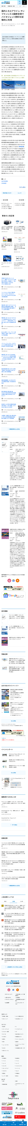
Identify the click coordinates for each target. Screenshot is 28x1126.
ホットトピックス (19, 1065)
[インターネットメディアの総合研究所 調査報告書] (19, 1109)
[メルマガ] (9, 580)
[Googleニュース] (13, 580)
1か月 (21, 901)
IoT (16, 1031)
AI (20, 6)
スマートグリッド (5, 1029)
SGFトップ (3, 972)
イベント (4, 1060)
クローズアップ (5, 1068)
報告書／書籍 (5, 1016)
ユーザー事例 (5, 1075)
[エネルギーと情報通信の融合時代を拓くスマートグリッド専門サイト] (6, 1117)
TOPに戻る (22, 187)
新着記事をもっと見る (14, 429)
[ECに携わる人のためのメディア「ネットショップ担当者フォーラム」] (19, 1117)
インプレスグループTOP (19, 1003)
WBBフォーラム (5, 1050)
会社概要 (7, 1002)
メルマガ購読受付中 (20, 1016)
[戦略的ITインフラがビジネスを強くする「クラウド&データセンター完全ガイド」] (6, 1105)
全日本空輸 (4, 181)
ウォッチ (17, 1070)
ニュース (4, 1063)
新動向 (3, 1073)
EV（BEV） (4, 1036)
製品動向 (17, 1058)
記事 (3, 1081)
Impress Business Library (7, 725)
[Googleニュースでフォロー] (13, 990)
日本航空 (3, 183)
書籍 (16, 1081)
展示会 (17, 1075)
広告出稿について (19, 1018)
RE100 (3, 1048)
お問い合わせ (8, 997)
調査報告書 (4, 1084)
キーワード (18, 1068)
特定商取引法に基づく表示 (20, 1000)
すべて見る (14, 825)
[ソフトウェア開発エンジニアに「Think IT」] (19, 1105)
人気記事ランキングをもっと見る (14, 967)
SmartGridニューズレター (20, 1084)
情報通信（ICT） (19, 1036)
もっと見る (13, 721)
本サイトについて (8, 994)
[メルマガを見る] (9, 990)
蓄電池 (17, 1041)
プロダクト (4, 1070)
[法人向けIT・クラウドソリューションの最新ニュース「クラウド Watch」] (6, 1113)
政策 (3, 1041)
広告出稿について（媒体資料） (20, 995)
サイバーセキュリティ (20, 1039)
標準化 (3, 1039)
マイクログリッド (19, 1029)
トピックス (4, 1065)
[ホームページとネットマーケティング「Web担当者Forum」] (6, 1109)
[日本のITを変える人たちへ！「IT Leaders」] (19, 1113)
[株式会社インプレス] (13, 1095)
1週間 (13, 901)
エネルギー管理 (5, 1031)
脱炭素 (3, 1026)
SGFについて (5, 1018)
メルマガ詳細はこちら (20, 735)
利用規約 (18, 997)
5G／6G (4, 1034)
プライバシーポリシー (9, 999)
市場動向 (17, 1073)
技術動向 (4, 1058)
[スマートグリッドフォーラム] (12, 983)
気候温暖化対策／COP (20, 1048)
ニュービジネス (5, 1044)
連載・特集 (3, 6)
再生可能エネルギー (20, 1034)
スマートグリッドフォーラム (6, 2)
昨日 (5, 901)
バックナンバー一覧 (15, 784)
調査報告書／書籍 (11, 6)
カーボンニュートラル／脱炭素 (20, 1045)
